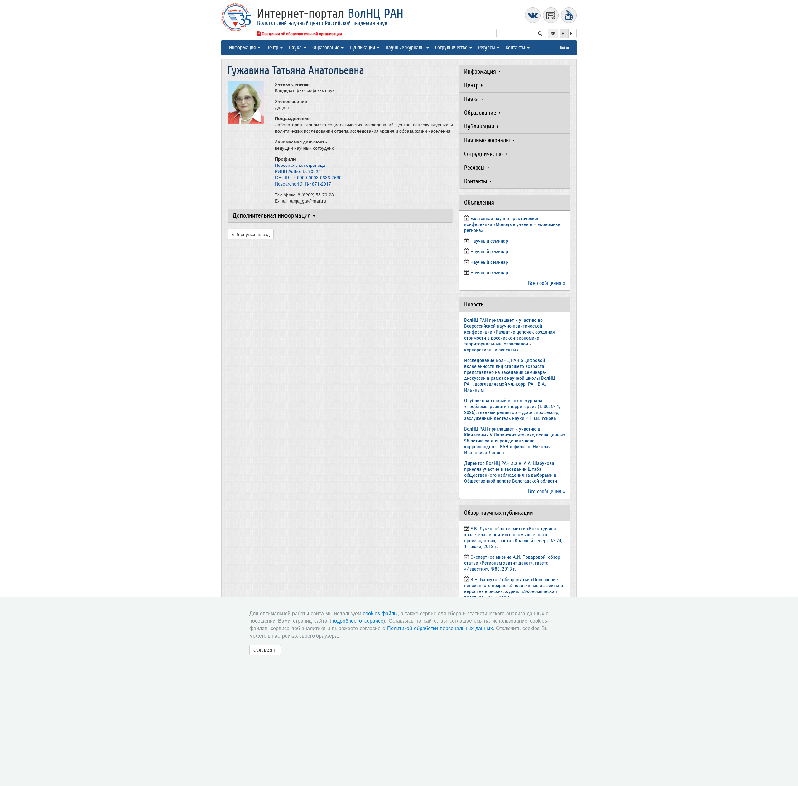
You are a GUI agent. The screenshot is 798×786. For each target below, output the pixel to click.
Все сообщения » (546, 283)
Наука (296, 48)
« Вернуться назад (251, 234)
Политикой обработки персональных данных (440, 628)
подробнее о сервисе (357, 621)
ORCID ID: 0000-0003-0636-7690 (308, 177)
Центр (273, 48)
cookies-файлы (380, 613)
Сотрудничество (452, 48)
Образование (326, 48)
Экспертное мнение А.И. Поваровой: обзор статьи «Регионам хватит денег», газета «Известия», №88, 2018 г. (512, 563)
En (572, 33)
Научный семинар (489, 262)
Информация (243, 48)
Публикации (363, 48)
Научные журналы (406, 48)
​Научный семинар (489, 241)
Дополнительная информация (272, 215)
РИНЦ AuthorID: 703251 (299, 171)
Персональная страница (300, 165)
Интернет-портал (330, 13)
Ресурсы (487, 48)
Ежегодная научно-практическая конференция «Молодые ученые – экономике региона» (512, 224)
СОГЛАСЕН (265, 650)
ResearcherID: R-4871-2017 (303, 184)
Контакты (516, 48)
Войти (564, 48)
